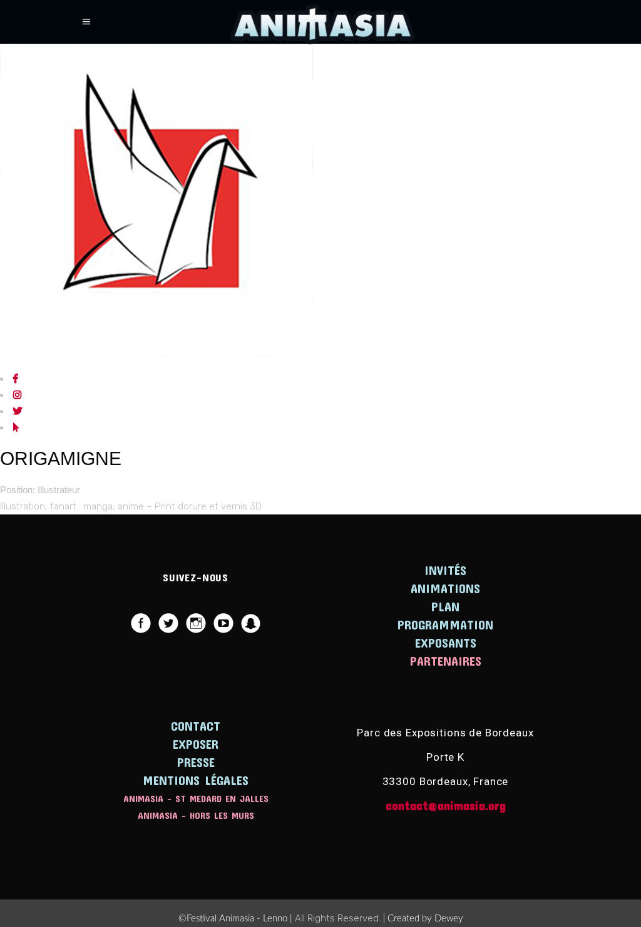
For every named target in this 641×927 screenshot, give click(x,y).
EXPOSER (195, 743)
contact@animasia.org (446, 805)
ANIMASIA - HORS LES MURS (196, 815)
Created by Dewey (425, 918)
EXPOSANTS (445, 642)
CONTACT (195, 725)
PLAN (445, 606)
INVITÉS (445, 570)
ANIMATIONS (445, 588)
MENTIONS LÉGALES (196, 780)
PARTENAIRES (445, 660)
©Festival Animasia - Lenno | (236, 918)
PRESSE (196, 761)
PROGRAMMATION (445, 624)
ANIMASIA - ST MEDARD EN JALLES (196, 798)
